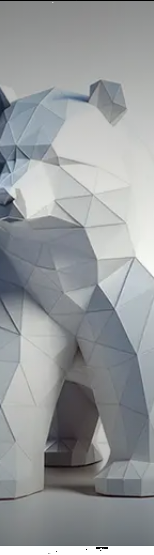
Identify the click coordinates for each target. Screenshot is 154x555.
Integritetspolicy (84, 549)
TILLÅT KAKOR (102, 548)
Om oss (69, 2)
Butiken (59, 2)
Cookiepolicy (90, 549)
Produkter (62, 2)
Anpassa (55, 551)
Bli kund (99, 2)
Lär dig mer (65, 2)
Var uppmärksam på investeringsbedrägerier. (77, 0)
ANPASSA (101, 550)
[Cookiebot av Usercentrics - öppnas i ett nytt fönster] (49, 553)
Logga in (95, 2)
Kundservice (73, 2)
